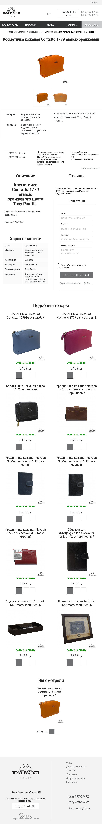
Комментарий (68, 246)
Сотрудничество (75, 778)
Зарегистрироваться (70, 283)
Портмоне (71, 25)
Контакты (71, 774)
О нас (69, 762)
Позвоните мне (68, 13)
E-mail (64, 224)
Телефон (65, 235)
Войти (87, 283)
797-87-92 (89, 12)
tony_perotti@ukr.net (80, 808)
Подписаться (25, 806)
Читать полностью (90, 168)
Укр (49, 18)
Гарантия (71, 770)
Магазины (71, 782)
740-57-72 (89, 15)
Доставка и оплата (76, 766)
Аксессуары (91, 25)
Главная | (12, 32)
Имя (63, 213)
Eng (49, 23)
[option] (51, 66)
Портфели (30, 25)
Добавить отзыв (76, 275)
